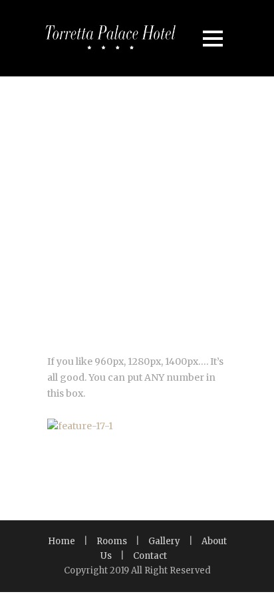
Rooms (111, 541)
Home (61, 541)
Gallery (164, 541)
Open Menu (212, 38)
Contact (150, 555)
